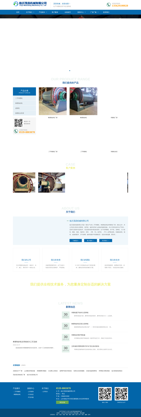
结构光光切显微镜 (79, 375)
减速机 (17, 108)
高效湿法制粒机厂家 (19, 379)
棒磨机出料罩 (19, 113)
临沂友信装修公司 (32, 379)
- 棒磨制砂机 (17, 398)
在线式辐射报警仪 (91, 375)
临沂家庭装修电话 (117, 375)
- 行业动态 (30, 398)
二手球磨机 (19, 98)
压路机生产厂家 (17, 375)
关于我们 (29, 12)
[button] (69, 70)
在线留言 (68, 12)
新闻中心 (81, 12)
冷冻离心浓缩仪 (53, 375)
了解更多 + (75, 240)
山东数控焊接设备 (29, 375)
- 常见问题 (30, 401)
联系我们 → (105, 240)
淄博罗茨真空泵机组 (66, 375)
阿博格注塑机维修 (104, 375)
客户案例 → (90, 240)
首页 (17, 12)
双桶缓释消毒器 (41, 375)
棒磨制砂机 (19, 103)
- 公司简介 (45, 396)
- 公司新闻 (30, 396)
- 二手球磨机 (17, 396)
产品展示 (42, 12)
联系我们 (106, 12)
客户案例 (55, 12)
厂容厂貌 (93, 12)
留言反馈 (62, 406)
